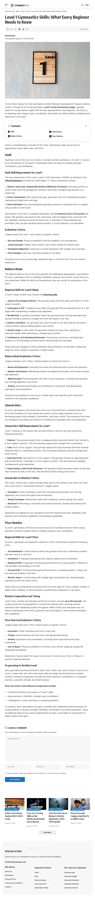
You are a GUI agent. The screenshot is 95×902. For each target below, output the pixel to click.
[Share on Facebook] (15, 29)
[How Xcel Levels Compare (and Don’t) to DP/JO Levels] (80, 804)
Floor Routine (57, 136)
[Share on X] (19, 29)
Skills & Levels (12, 809)
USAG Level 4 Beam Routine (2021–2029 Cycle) (14, 816)
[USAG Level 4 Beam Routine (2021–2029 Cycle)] (14, 804)
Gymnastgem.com (18, 862)
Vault (12, 132)
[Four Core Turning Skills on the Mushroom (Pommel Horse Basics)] (36, 804)
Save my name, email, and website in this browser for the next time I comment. (36, 773)
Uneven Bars (57, 132)
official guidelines (13, 180)
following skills (50, 294)
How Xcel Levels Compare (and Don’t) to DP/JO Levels (80, 816)
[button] (7, 5)
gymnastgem (10, 35)
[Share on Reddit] (23, 29)
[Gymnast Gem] (19, 5)
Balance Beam (16, 136)
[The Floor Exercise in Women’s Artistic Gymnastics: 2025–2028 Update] (58, 804)
